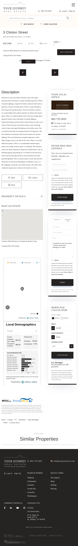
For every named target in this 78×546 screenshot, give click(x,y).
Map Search (29, 24)
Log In (64, 11)
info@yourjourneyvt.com (64, 461)
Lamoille (31, 492)
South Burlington (33, 420)
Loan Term (56, 315)
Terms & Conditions (37, 536)
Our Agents (62, 129)
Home (3, 420)
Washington (32, 496)
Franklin (30, 485)
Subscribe (62, 197)
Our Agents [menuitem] (55, 478)
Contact (30, 508)
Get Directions (33, 511)
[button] (68, 18)
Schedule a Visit (68, 220)
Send (62, 282)
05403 (5, 423)
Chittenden (22, 420)
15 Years (65, 318)
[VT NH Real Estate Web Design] (14, 541)
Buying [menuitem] (54, 489)
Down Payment (57, 333)
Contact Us (54, 129)
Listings (10, 420)
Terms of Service (62, 291)
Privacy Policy (68, 187)
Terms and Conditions (57, 189)
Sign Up (72, 11)
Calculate (62, 355)
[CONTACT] (66, 52)
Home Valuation (50, 24)
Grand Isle (31, 489)
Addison (30, 478)
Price (53, 324)
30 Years (56, 318)
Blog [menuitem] (53, 481)
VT (16, 420)
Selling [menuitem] (53, 485)
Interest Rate (57, 342)
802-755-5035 (46, 11)
